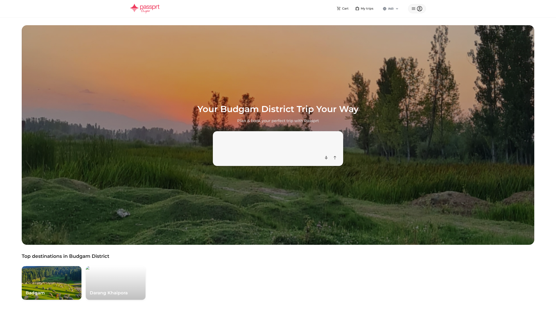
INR (391, 9)
